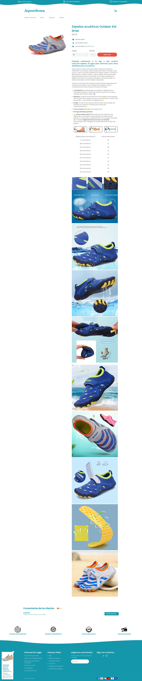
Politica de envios (29, 665)
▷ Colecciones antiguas (55, 669)
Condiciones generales (31, 656)
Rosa (100, 109)
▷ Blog (50, 656)
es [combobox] (59, 608)
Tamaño (74, 51)
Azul (92, 109)
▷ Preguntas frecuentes (55, 666)
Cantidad (92, 51)
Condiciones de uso (30, 671)
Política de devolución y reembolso (31, 662)
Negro (96, 109)
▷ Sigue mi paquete (54, 658)
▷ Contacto (51, 663)
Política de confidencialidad (33, 658)
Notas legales (28, 668)
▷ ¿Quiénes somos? (54, 661)
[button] (112, 613)
